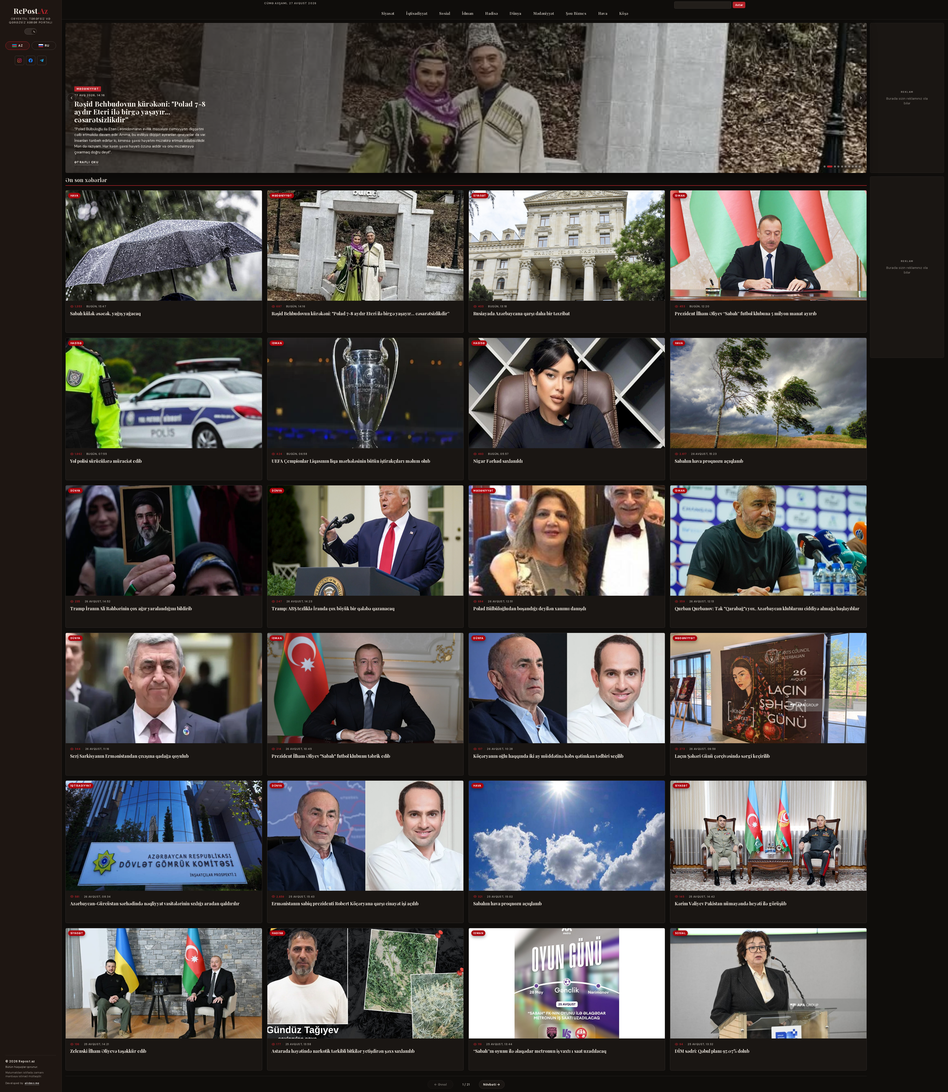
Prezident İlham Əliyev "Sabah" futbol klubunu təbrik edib (331, 756)
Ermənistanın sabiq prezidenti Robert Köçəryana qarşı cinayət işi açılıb (345, 903)
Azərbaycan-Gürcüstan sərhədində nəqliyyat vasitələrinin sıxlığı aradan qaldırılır (154, 903)
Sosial (444, 13)
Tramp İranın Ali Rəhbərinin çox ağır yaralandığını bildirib (131, 608)
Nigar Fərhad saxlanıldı (498, 461)
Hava (602, 13)
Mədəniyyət (543, 13)
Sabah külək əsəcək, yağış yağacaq (105, 313)
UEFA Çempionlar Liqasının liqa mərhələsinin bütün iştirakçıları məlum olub (351, 461)
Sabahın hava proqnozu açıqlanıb (709, 461)
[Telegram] (41, 60)
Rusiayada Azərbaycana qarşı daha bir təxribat (136, 121)
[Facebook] (30, 60)
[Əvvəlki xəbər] (71, 98)
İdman (468, 13)
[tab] (825, 166)
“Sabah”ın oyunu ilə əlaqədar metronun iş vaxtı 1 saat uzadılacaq (539, 1051)
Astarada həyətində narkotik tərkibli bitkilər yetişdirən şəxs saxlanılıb (343, 1051)
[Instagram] (19, 60)
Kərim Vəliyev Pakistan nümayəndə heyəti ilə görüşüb (730, 903)
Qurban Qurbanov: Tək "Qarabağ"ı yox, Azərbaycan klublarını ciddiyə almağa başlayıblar (767, 608)
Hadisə (491, 13)
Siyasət (387, 13)
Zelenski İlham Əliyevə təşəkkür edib (108, 1051)
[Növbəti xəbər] (861, 98)
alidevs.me (32, 1083)
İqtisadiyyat (416, 13)
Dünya (515, 13)
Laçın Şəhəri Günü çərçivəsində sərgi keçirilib (722, 756)
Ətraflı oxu (86, 162)
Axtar (739, 5)
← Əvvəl (440, 1084)
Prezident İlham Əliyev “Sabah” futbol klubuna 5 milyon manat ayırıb (745, 313)
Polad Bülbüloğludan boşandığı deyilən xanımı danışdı (529, 608)
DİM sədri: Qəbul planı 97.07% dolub (712, 1051)
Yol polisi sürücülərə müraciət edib (106, 461)
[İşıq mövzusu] (30, 31)
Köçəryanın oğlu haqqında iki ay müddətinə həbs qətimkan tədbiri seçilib (548, 756)
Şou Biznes (576, 13)
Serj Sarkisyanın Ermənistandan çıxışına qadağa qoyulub (129, 756)
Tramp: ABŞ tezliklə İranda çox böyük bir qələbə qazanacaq (333, 608)
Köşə (623, 13)
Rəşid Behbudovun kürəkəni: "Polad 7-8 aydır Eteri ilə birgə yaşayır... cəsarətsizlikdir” (360, 313)
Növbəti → (491, 1084)
